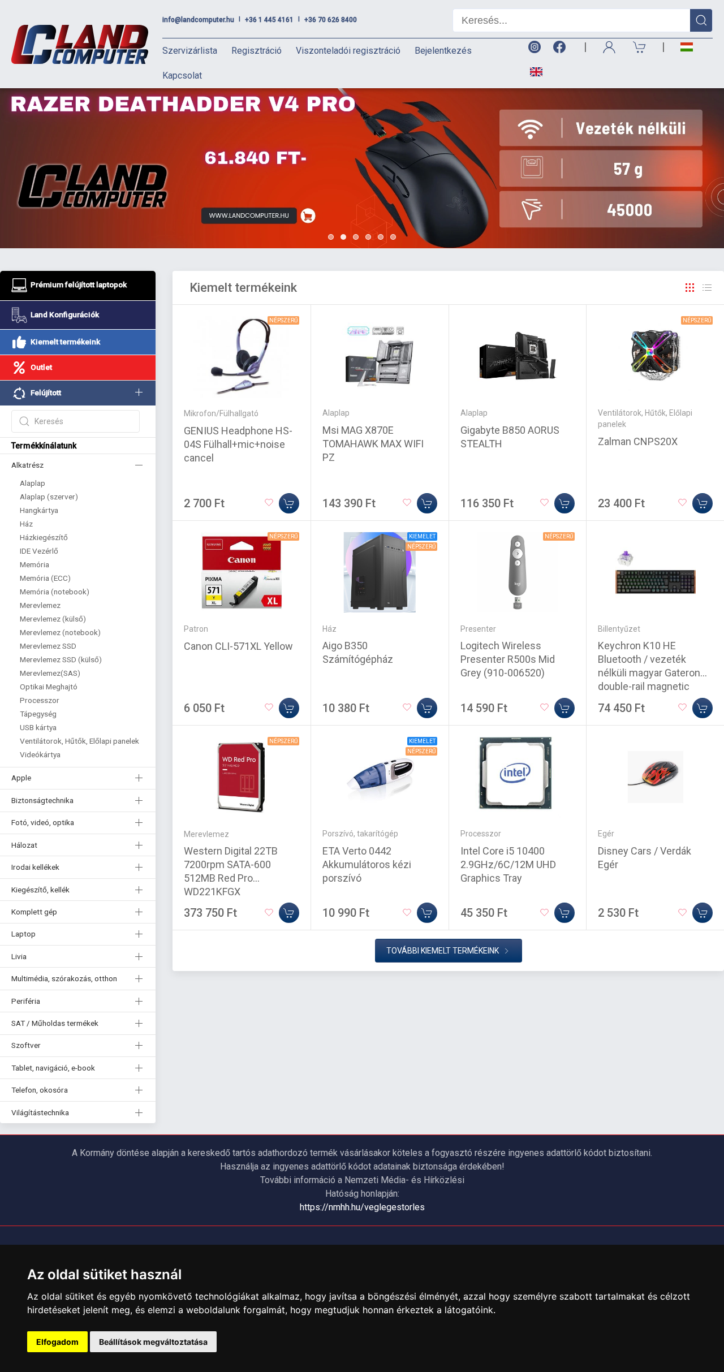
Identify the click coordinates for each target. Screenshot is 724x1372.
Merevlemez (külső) (53, 618)
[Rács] (690, 288)
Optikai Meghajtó (48, 686)
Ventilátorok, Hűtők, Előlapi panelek (79, 740)
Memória (34, 564)
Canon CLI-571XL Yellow (238, 646)
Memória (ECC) (45, 578)
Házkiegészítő (44, 537)
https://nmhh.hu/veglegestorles (362, 1207)
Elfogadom (57, 1342)
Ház (26, 523)
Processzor (39, 700)
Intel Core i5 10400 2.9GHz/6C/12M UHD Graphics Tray (508, 864)
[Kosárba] (289, 503)
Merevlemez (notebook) (60, 632)
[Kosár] (639, 47)
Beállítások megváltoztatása (153, 1342)
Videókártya (40, 754)
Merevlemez (40, 605)
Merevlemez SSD (48, 645)
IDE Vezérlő (39, 550)
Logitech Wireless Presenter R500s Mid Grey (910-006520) (507, 659)
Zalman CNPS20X (638, 441)
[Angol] (532, 71)
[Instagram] (534, 47)
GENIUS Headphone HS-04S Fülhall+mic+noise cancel (238, 444)
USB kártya (38, 727)
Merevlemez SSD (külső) (61, 659)
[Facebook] (561, 47)
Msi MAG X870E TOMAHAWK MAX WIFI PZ (373, 443)
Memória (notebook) (54, 591)
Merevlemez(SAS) (50, 673)
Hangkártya (39, 510)
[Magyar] (686, 47)
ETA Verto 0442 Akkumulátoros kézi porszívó (366, 864)
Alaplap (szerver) (49, 496)
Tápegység (38, 713)
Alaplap (32, 482)
